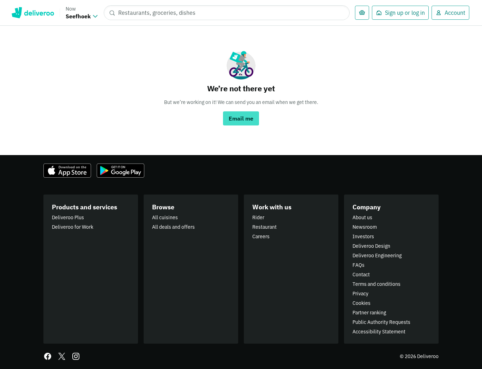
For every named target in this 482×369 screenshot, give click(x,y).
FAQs (358, 265)
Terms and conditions (376, 284)
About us (362, 217)
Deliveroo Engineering (377, 255)
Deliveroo (32, 12)
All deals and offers (173, 227)
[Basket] (362, 13)
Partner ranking (369, 312)
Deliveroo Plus (68, 217)
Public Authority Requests (381, 322)
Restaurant (264, 227)
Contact (361, 274)
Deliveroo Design (371, 246)
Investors (363, 236)
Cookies (361, 303)
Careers (261, 236)
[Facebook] (47, 356)
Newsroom (365, 227)
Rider (258, 217)
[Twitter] (62, 356)
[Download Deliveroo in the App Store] (67, 171)
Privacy (360, 293)
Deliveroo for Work (72, 227)
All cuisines (165, 217)
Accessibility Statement (379, 331)
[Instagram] (76, 356)
